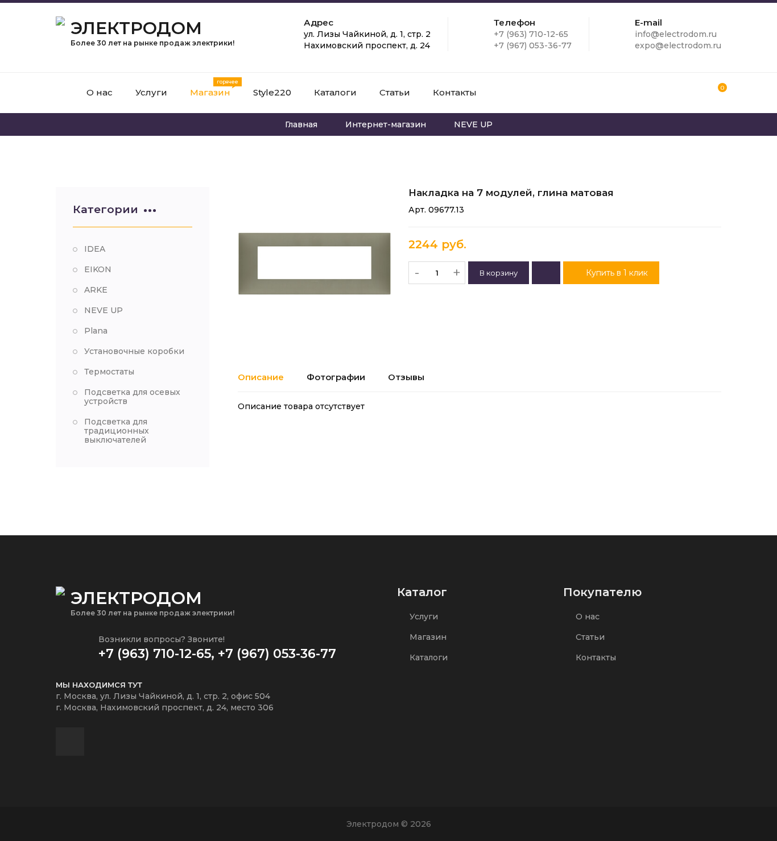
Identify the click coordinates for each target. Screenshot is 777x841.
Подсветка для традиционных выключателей (116, 431)
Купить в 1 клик (616, 273)
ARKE (96, 290)
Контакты (594, 657)
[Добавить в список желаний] (546, 272)
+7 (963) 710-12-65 (531, 34)
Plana (96, 331)
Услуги (422, 616)
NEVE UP (103, 310)
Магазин (427, 637)
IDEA (94, 249)
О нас (586, 616)
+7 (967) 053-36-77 (533, 45)
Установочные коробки (134, 351)
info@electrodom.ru (676, 34)
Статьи (589, 637)
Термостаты (109, 372)
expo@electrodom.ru (678, 45)
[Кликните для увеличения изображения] (314, 263)
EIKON (97, 269)
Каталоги (427, 657)
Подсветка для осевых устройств (132, 396)
